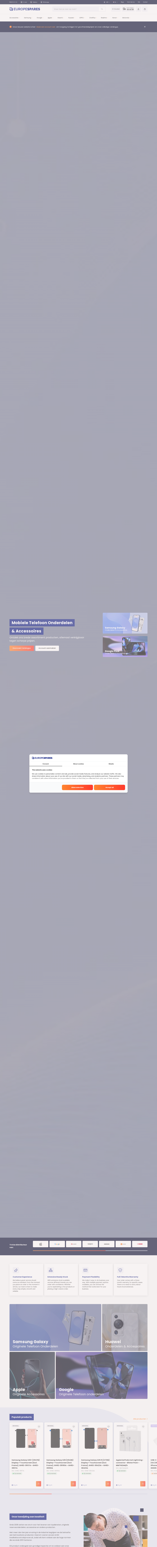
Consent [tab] (46, 764)
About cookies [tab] (78, 764)
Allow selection (77, 787)
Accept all (110, 787)
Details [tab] (111, 764)
